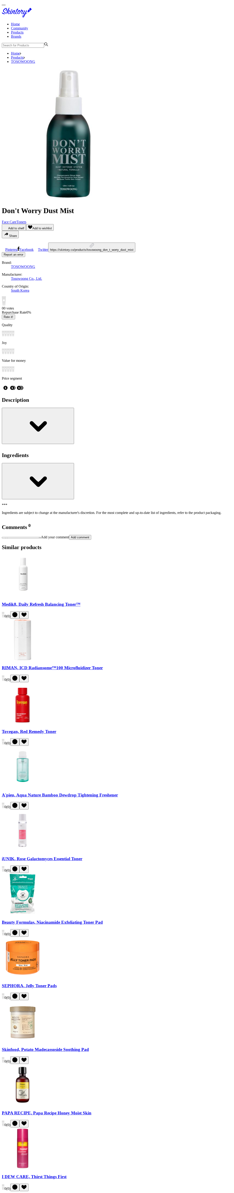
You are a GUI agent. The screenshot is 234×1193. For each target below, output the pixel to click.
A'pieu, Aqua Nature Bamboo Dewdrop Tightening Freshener (60, 795)
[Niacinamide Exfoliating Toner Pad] (22, 913)
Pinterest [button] (11, 249)
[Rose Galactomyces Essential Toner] (22, 850)
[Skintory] (18, 16)
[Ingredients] (38, 481)
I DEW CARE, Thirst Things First (34, 1176)
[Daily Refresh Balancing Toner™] (22, 595)
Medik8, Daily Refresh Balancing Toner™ (41, 604)
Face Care (9, 222)
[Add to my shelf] (14, 615)
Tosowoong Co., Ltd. (26, 278)
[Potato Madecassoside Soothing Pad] (22, 1040)
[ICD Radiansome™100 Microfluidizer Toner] (22, 659)
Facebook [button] (26, 249)
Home (15, 24)
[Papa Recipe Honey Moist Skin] (22, 1104)
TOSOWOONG (23, 61)
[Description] (38, 426)
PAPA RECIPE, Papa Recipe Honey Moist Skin (46, 1113)
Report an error (13, 254)
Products (17, 32)
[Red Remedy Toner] (22, 723)
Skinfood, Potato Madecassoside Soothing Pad (45, 1049)
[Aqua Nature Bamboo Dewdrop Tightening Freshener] (22, 786)
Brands (16, 36)
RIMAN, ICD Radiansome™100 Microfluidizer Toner (52, 667)
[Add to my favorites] (24, 615)
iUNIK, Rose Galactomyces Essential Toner (42, 858)
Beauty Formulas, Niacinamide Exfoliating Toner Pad (52, 922)
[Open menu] (3, 5)
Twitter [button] (43, 249)
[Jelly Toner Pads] (22, 977)
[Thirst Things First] (22, 1168)
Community (19, 28)
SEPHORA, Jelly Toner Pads (29, 985)
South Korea (20, 290)
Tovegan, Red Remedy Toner (29, 731)
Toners (21, 222)
